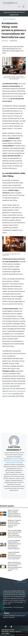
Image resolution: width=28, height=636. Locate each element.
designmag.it (5, 40)
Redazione (5, 631)
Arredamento (12, 19)
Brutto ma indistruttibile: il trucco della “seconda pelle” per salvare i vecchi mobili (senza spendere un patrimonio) (15, 534)
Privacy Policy (15, 631)
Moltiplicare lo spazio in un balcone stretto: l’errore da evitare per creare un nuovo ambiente (14, 524)
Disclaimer (5, 633)
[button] (19, 6)
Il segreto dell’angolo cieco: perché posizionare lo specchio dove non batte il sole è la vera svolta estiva (14, 555)
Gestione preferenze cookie (21, 634)
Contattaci (5, 609)
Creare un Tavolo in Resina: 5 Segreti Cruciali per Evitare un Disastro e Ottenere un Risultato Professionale (14, 513)
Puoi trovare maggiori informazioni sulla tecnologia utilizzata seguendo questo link (14, 460)
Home (4, 19)
